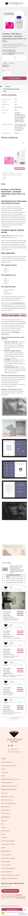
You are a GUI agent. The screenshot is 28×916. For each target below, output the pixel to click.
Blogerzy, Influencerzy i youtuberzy (10, 875)
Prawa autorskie (5, 813)
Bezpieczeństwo (5, 806)
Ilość (3, 70)
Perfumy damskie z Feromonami (11, 89)
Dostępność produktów (7, 844)
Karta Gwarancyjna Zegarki (8, 803)
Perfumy (8, 86)
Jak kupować (4, 772)
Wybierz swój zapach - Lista (13, 315)
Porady (3, 776)
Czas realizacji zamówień (8, 841)
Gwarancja (4, 793)
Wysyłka (3, 827)
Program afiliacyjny (6, 855)
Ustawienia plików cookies (8, 765)
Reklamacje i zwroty (6, 800)
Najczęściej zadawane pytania (9, 786)
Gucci (4, 91)
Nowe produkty (5, 830)
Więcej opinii (14, 718)
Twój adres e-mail (5, 886)
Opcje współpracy (6, 865)
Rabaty (3, 834)
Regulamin (18, 894)
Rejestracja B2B (5, 861)
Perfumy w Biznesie (6, 871)
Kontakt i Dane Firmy (7, 762)
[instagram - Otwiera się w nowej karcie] (9, 746)
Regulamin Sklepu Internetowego (10, 779)
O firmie (3, 769)
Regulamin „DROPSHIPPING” (9, 878)
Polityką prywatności (21, 897)
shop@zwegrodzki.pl (15, 751)
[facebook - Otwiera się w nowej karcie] (12, 746)
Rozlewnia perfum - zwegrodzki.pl (1, 86)
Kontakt (3, 847)
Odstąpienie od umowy (7, 796)
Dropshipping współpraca (8, 868)
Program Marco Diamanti (8, 858)
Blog (2, 824)
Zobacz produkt (18, 168)
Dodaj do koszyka (14, 78)
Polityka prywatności (7, 782)
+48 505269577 (14, 749)
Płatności (3, 820)
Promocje (4, 837)
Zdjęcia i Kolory (5, 810)
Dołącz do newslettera (10, 891)
